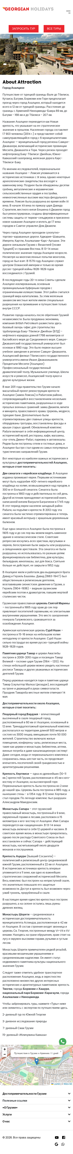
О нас (6, 1121)
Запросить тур (23, 29)
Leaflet (56, 1083)
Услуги (7, 1114)
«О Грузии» (10, 1108)
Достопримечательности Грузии (25, 1094)
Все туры (54, 29)
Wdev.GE (68, 1083)
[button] (5, 64)
